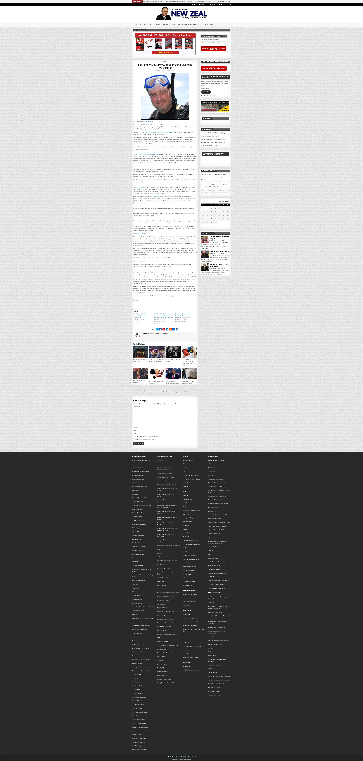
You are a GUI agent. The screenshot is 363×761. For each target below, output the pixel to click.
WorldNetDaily (136, 746)
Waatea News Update (189, 581)
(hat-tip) (168, 266)
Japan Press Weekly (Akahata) (217, 526)
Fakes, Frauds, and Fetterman (210, 136)
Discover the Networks (139, 535)
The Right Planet (137, 701)
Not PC (185, 471)
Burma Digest (212, 467)
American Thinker (137, 475)
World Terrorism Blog (138, 742)
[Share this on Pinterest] (163, 329)
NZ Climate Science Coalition (191, 479)
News (165, 61)
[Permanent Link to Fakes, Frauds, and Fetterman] (205, 254)
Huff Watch (135, 561)
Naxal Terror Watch (138, 610)
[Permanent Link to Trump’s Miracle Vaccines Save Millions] (173, 373)
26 (228, 218)
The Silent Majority (138, 704)
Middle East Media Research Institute (143, 607)
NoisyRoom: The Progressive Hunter (143, 618)
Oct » (206, 227)
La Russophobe (136, 595)
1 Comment (222, 253)
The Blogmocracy (137, 682)
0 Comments (223, 240)
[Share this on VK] (177, 329)
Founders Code (149, 121)
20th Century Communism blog (141, 460)
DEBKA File (135, 531)
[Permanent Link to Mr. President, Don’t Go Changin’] (157, 373)
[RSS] (228, 5)
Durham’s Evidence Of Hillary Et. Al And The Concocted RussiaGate (182, 315)
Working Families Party (164, 679)
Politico (134, 637)
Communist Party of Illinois (165, 477)
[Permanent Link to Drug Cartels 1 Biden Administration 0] (189, 373)
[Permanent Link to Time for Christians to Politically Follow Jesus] (157, 352)
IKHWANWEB (212, 511)
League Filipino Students (215, 547)
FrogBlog (185, 503)
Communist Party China (215, 486)
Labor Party (160, 581)
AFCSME (159, 460)
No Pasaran (135, 614)
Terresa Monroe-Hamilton (158, 333)
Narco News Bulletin (189, 601)
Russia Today (186, 654)
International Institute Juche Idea (218, 515)
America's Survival (137, 467)
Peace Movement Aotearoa (191, 559)
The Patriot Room (137, 693)
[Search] (230, 5)
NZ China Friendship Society (191, 544)
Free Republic (136, 543)
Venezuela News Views (139, 738)
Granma (185, 598)
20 (203, 218)
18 (223, 215)
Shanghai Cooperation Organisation (218, 580)
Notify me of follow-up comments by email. (148, 436)
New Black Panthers (163, 600)
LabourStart (211, 637)
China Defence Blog (138, 513)
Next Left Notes (162, 607)
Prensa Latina (187, 605)
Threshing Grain (137, 716)
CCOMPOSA (211, 471)
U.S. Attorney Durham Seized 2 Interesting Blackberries (140, 315)
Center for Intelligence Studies (141, 505)
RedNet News (212, 655)
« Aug (202, 227)
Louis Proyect (161, 585)
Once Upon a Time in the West (141, 625)
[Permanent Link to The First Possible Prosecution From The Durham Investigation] (165, 96)
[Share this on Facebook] (160, 329)
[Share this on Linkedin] (167, 329)
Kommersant (186, 639)
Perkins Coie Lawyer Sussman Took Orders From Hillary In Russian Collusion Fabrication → (170, 392)
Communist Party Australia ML (217, 482)
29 (211, 222)
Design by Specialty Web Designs (181, 759)
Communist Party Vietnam (216, 499)
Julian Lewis (135, 592)
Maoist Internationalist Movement (218, 640)
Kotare (185, 529)
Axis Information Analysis (139, 486)
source (145, 149)
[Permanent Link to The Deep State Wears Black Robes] (140, 352)
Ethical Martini (187, 499)
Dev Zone (185, 495)
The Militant (161, 656)
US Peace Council (162, 671)
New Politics (161, 604)
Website (135, 433)
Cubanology (135, 528)
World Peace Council (214, 687)
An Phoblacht (186, 614)
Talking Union (161, 649)
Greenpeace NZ (187, 521)
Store (151, 24)
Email (135, 430)
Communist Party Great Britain (192, 622)
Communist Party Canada (164, 473)
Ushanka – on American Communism (143, 731)
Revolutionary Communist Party (167, 634)
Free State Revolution (138, 546)
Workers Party (187, 585)
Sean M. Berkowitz (151, 132)
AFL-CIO (159, 464)
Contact (143, 24)
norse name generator (208, 183)
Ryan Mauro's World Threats (140, 659)
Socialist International (214, 665)
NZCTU (185, 548)
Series (173, 24)
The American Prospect (164, 653)
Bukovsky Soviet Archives (140, 498)
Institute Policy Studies (164, 568)
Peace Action (161, 615)
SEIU (158, 638)
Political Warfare (137, 633)
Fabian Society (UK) (189, 635)
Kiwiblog (185, 467)
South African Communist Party (192, 670)
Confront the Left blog (138, 520)
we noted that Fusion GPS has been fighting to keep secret (160, 196)
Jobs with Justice (162, 577)
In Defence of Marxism (215, 612)
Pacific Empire (187, 482)
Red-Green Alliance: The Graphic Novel (213, 142)
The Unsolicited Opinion (139, 712)
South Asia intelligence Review (141, 671)
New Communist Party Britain (192, 646)
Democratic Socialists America (166, 484)
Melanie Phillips (137, 599)
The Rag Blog (161, 668)
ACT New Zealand (188, 460)
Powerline (135, 640)
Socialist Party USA (163, 641)
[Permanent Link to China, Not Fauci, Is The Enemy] (173, 352)
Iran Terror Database (138, 580)
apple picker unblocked (208, 190)
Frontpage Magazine (138, 550)
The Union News (137, 708)
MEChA (159, 589)
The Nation (160, 660)
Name (135, 427)
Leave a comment (171, 71)
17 (219, 215)
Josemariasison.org (214, 533)
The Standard (187, 574)
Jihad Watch (135, 584)
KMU (209, 537)
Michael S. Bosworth (166, 132)
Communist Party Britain (190, 618)
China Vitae (211, 475)
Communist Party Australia (216, 479)
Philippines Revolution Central (217, 573)
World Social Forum (214, 691)
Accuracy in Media (137, 464)
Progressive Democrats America (167, 623)
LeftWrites (211, 550)
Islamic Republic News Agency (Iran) (219, 522)
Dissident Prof (136, 539)
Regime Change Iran (138, 644)
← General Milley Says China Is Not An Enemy (146, 390)
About (135, 24)
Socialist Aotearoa (188, 563)
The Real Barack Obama (139, 697)
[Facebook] (221, 5)
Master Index (209, 24)
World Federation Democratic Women (219, 676)
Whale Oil (185, 486)
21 (207, 218)
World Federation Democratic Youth (219, 680)
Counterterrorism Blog (139, 524)
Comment (136, 406)
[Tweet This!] (157, 329)
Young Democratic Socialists (165, 683)
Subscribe (202, 4)
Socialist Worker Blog (189, 566)
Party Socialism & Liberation (166, 611)
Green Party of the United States (167, 560)
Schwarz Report (137, 663)
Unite (184, 578)
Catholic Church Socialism (209, 145)
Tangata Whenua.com (189, 570)
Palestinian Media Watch (139, 629)
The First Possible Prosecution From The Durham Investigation (165, 66)
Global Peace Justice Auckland (192, 510)
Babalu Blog (135, 490)
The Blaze (135, 678)
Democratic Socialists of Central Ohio (168, 545)
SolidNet (210, 669)
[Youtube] (226, 5)
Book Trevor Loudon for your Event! (190, 24)
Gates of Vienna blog (138, 554)
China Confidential (137, 509)
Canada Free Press (137, 501)
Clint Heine (186, 464)
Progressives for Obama (164, 626)
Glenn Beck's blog (137, 558)
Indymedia (186, 525)
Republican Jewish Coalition (140, 648)
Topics (158, 24)
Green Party (186, 514)
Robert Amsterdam (137, 652)
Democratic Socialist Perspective (218, 503)
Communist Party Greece (190, 625)
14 (207, 215)
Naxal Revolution (213, 558)
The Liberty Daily (137, 686)
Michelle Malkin (137, 603)
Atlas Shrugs (136, 482)
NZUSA (185, 551)
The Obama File (136, 689)
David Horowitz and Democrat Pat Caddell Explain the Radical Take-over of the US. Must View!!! (215, 185)
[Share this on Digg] (173, 329)
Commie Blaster (137, 516)
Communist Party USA (164, 481)
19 (228, 215)
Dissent (159, 553)
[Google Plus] (224, 5)
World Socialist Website (215, 695)
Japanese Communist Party (216, 530)
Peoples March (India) (214, 569)
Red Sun (210, 648)
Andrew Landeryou (138, 479)
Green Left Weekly (213, 507)
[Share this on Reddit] (170, 329)
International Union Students (216, 627)
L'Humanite (186, 642)
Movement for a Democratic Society (168, 592)
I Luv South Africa (137, 565)
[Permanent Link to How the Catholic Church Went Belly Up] (205, 239)
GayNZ (185, 506)
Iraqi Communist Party (215, 518)
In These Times (162, 564)
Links (209, 554)
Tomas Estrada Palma (138, 719)
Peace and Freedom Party (165, 619)
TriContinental (212, 672)
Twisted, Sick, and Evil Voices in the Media (213, 139)
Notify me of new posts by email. (144, 439)
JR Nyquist (135, 588)
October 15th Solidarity (190, 555)
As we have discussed (139, 187)
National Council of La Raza (165, 596)
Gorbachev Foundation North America (168, 557)
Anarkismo (211, 602)
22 (211, 218)
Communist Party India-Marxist (217, 496)
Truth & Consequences (139, 723)
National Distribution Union (191, 540)
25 (224, 218)
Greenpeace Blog (188, 518)
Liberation (186, 536)
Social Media (211, 4)
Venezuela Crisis (137, 734)
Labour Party (187, 533)
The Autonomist (137, 674)
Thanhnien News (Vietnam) (216, 584)
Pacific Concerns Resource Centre (218, 562)
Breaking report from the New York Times (146, 154)
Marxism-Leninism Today (215, 644)
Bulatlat (210, 464)
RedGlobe (211, 652)
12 (228, 211)
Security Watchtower (138, 667)
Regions (165, 24)
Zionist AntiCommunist (139, 749)
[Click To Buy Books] (165, 54)
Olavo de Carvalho (137, 622)
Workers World (162, 675)
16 (215, 215)
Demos (159, 549)
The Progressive (162, 664)
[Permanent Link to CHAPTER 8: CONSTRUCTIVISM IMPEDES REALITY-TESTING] (189, 352)
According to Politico (139, 233)
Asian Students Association (216, 460)
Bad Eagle (135, 494)
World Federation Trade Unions (217, 684)
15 (211, 215)
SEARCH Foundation (214, 577)
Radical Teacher (162, 630)
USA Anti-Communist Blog (140, 727)
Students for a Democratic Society (167, 645)
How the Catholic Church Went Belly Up (213, 133)
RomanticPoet (136, 656)
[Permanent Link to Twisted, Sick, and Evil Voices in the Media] (205, 267)
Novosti (185, 650)
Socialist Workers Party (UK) (191, 657)
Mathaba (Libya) (187, 666)
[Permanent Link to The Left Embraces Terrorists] (140, 373)
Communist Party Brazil (190, 594)
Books (194, 4)
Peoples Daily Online (214, 565)
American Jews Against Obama (141, 471)
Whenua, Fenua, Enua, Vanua (216, 588)
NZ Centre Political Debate (191, 475)
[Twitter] (219, 5)
